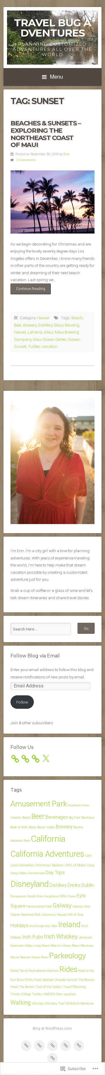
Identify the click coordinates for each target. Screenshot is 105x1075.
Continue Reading (27, 290)
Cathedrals (26, 865)
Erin (66, 154)
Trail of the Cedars (49, 987)
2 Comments (26, 160)
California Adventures (47, 854)
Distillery (45, 325)
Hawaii (43, 317)
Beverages (57, 817)
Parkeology (67, 955)
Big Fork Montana (81, 818)
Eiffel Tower (68, 896)
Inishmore (36, 926)
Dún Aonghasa (48, 896)
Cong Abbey (18, 873)
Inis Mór (51, 926)
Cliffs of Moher (75, 865)
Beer (17, 325)
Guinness (49, 915)
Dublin (87, 885)
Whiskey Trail (55, 1003)
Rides (68, 969)
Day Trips (55, 872)
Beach (77, 317)
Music (15, 957)
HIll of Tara (75, 915)
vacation (49, 346)
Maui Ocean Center (49, 339)
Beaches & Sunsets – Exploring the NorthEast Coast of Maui (45, 134)
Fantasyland (35, 906)
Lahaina (35, 332)
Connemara (36, 873)
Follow (22, 702)
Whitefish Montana (80, 1003)
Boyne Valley (46, 827)
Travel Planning (74, 987)
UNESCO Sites (53, 994)
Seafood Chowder (54, 980)
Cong (90, 865)
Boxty (32, 827)
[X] (45, 758)
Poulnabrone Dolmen (44, 971)
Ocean (74, 339)
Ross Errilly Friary (29, 980)
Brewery (29, 325)
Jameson (85, 937)
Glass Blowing (66, 325)
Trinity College (20, 994)
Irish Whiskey (61, 936)
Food (48, 906)
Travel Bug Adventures (52, 27)
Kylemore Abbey (21, 946)
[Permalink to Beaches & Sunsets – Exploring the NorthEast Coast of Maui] (52, 202)
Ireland (69, 924)
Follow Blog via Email (35, 656)
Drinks (74, 885)
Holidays (19, 925)
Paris (44, 957)
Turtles (34, 346)
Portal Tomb (19, 971)
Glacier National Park (25, 915)
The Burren (27, 987)
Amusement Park (38, 803)
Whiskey (38, 1003)
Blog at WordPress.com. (53, 1028)
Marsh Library (61, 946)
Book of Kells (19, 827)
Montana (87, 946)
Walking (20, 1002)
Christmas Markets (49, 865)
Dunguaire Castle (23, 896)
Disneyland (29, 884)
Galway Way (81, 906)
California (48, 839)
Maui (48, 332)
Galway (62, 905)
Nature (25, 957)
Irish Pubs (32, 937)
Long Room (42, 946)
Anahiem (74, 805)
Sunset (20, 346)
